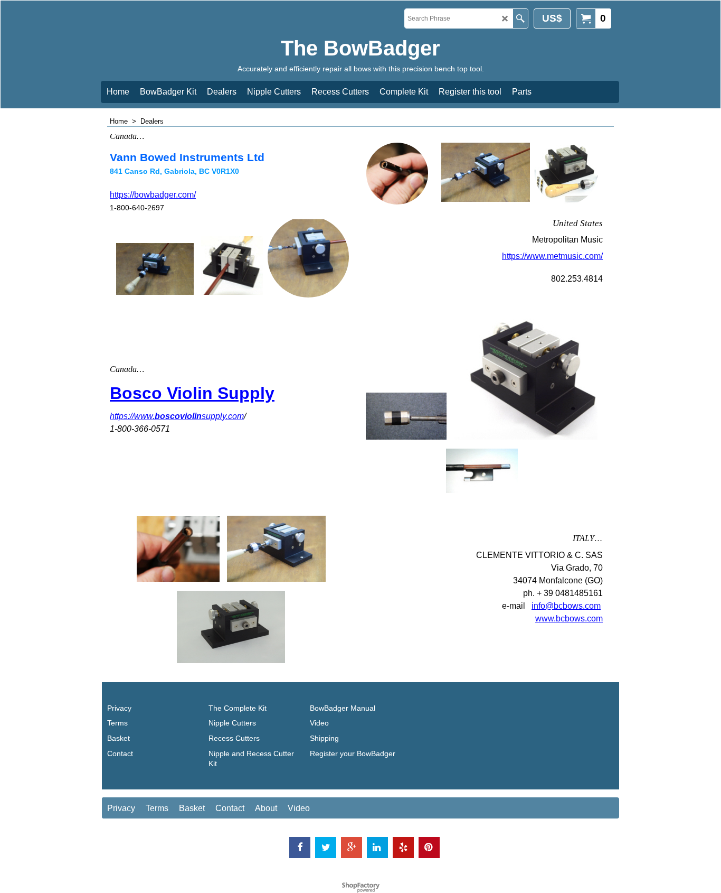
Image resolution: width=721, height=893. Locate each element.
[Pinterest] (429, 847)
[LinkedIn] (377, 847)
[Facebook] (299, 847)
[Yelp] (403, 847)
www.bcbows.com (569, 618)
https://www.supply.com (177, 416)
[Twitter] (325, 847)
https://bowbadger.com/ (153, 194)
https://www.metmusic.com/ (552, 256)
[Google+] (351, 847)
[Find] (520, 18)
